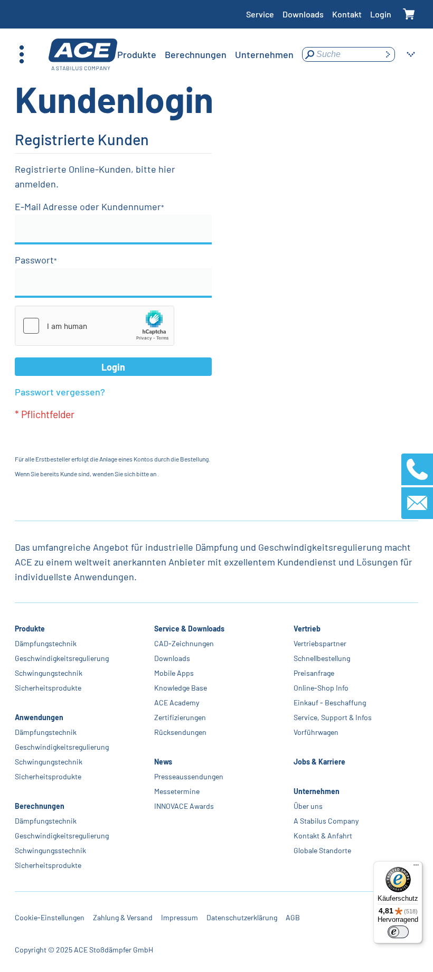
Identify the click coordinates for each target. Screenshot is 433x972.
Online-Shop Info (321, 687)
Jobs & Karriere (319, 761)
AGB (293, 917)
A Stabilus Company (326, 820)
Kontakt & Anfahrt (323, 835)
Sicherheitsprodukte (48, 687)
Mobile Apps (174, 672)
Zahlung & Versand (123, 917)
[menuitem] (136, 54)
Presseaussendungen (188, 776)
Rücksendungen (180, 732)
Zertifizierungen (180, 717)
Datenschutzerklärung (241, 917)
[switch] (398, 932)
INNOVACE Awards (184, 805)
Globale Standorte (322, 850)
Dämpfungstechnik (46, 643)
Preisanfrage (314, 672)
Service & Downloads (189, 628)
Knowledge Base (180, 687)
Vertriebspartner (320, 643)
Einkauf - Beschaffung (330, 702)
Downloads (303, 14)
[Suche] (387, 54)
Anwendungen (39, 717)
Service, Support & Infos (333, 717)
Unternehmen (317, 791)
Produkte (30, 628)
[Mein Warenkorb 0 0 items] (409, 14)
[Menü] (416, 867)
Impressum (179, 917)
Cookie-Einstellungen (49, 917)
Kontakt (347, 14)
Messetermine (177, 791)
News (163, 761)
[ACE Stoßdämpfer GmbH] (83, 55)
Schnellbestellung (322, 658)
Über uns (308, 805)
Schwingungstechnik (48, 672)
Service (260, 14)
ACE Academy (176, 702)
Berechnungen (39, 805)
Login (380, 14)
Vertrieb (307, 628)
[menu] (205, 54)
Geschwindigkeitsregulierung (62, 658)
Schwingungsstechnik (50, 850)
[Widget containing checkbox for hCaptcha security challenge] (94, 326)
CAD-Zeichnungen (184, 643)
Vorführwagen (316, 732)
